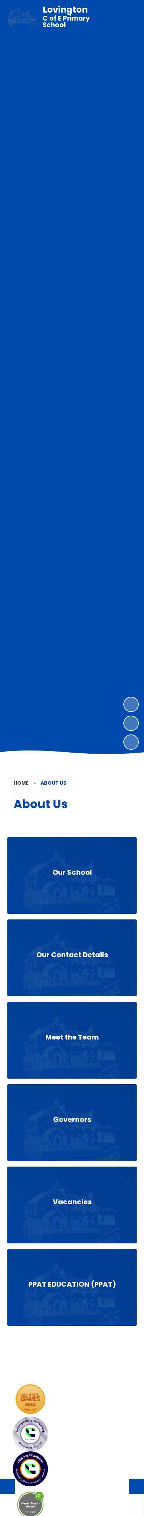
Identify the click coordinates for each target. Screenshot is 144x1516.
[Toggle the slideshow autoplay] (131, 742)
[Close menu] (126, 17)
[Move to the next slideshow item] (131, 704)
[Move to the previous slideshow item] (131, 723)
